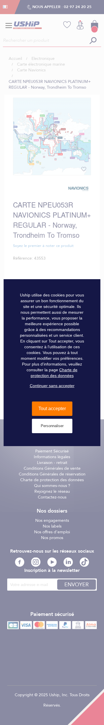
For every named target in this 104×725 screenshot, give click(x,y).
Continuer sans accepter (52, 385)
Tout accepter (52, 408)
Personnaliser (52, 426)
